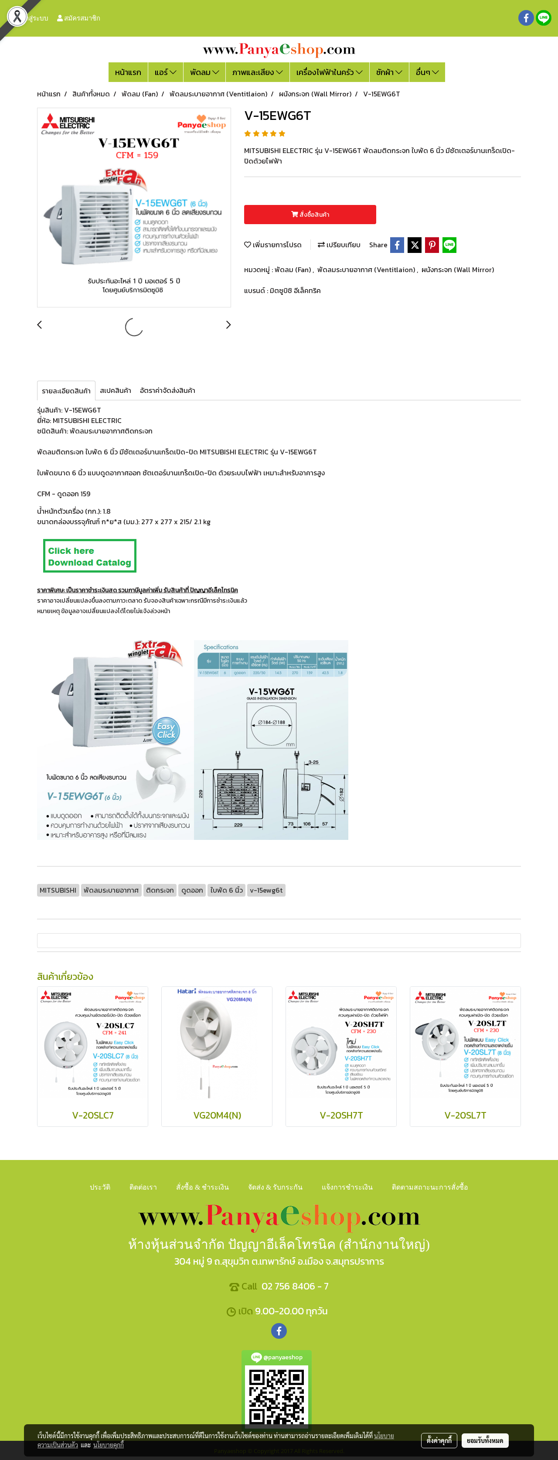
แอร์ (162, 72)
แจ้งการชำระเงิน (347, 1187)
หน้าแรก (128, 72)
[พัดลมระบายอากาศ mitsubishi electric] (89, 554)
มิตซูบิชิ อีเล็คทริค (295, 290)
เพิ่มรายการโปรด (276, 244)
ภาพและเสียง (254, 72)
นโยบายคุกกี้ (108, 1445)
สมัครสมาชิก (81, 18)
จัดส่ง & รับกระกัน (275, 1187)
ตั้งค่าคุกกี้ (439, 1440)
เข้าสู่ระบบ (32, 18)
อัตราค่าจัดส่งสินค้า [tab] (167, 390)
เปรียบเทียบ (343, 244)
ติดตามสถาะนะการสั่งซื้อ (430, 1187)
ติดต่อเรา (143, 1187)
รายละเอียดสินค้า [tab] (66, 390)
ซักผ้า (385, 72)
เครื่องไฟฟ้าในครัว (326, 72)
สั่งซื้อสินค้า (313, 214)
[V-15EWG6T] (134, 208)
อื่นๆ (424, 72)
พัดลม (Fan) (294, 269)
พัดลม (201, 72)
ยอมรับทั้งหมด (485, 1440)
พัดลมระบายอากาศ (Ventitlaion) (367, 269)
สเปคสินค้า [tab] (115, 390)
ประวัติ (100, 1187)
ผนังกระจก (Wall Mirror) (458, 269)
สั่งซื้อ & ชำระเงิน (202, 1187)
